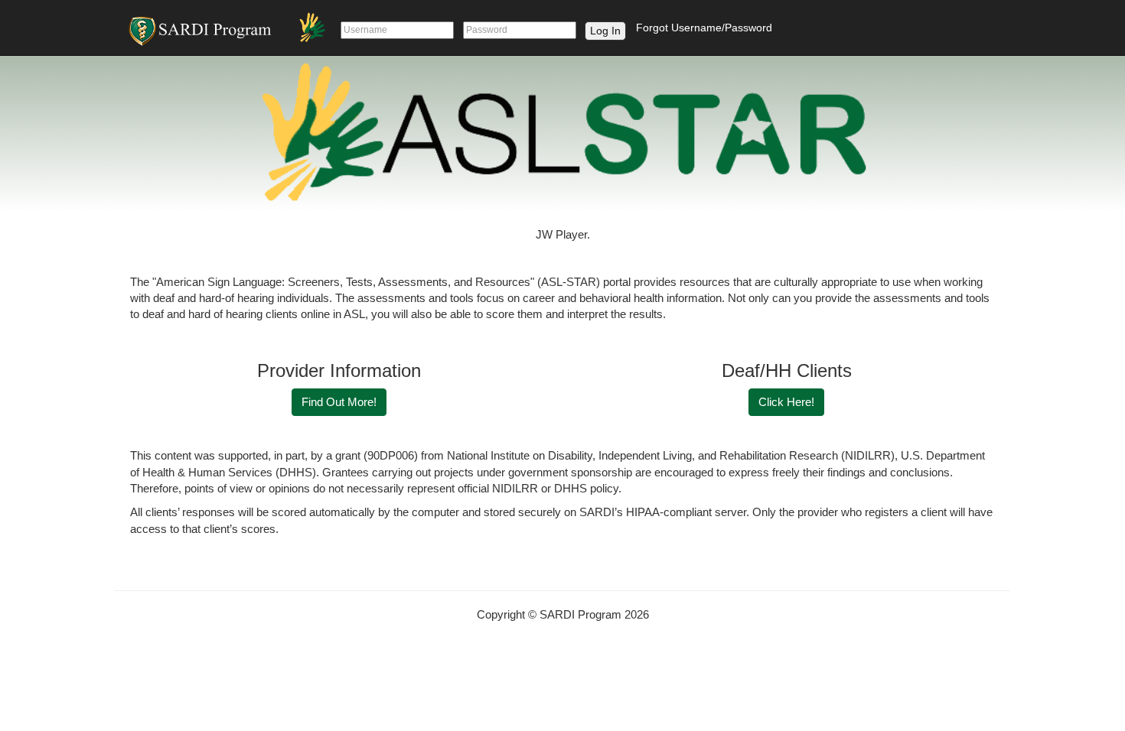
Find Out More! (339, 401)
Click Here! (786, 401)
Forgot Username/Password (704, 27)
